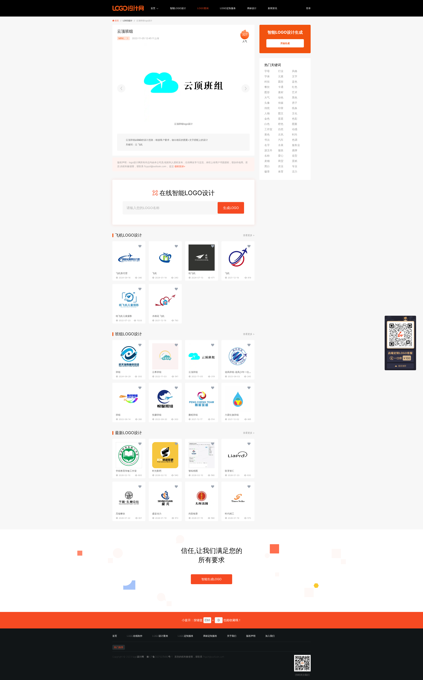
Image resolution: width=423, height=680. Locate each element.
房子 (294, 102)
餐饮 (267, 87)
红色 (294, 87)
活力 (294, 171)
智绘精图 (193, 470)
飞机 (154, 273)
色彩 (294, 118)
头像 (267, 102)
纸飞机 (192, 273)
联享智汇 (229, 470)
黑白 (267, 166)
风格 (294, 71)
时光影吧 (156, 470)
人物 (267, 113)
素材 (280, 92)
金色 (267, 118)
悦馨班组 (156, 414)
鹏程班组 (193, 414)
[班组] (129, 356)
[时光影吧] (165, 455)
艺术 (294, 92)
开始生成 (285, 43)
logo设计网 (138, 656)
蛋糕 (294, 161)
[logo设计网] (128, 8)
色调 (294, 139)
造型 (294, 155)
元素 (280, 76)
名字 (267, 145)
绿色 (280, 97)
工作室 (268, 129)
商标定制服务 (210, 635)
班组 (118, 372)
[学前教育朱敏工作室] (129, 455)
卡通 (280, 87)
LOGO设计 (127, 20)
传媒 (280, 102)
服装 (280, 150)
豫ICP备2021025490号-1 (160, 656)
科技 (267, 81)
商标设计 (251, 8)
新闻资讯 (272, 8)
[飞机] (129, 258)
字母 (267, 71)
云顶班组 (193, 372)
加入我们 (270, 635)
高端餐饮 (120, 513)
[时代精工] (238, 498)
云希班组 (156, 372)
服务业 (296, 145)
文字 (294, 76)
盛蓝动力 (156, 513)
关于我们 (231, 635)
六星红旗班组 (232, 414)
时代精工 (229, 513)
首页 (153, 8)
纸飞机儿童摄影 (124, 316)
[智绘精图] (202, 455)
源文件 (268, 150)
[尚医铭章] (202, 498)
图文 (280, 113)
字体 (267, 76)
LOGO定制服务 (228, 8)
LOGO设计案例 (160, 635)
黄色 (267, 134)
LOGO (138, 139)
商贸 (280, 161)
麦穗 (267, 161)
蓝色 (294, 81)
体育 (280, 171)
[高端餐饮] (129, 498)
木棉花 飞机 (158, 316)
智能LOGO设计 (178, 8)
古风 (280, 134)
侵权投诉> (179, 166)
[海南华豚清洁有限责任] (245, 88)
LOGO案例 (203, 8)
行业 (280, 71)
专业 (294, 166)
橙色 (280, 124)
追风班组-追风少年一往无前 (239, 372)
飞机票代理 (121, 273)
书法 (267, 139)
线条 (294, 108)
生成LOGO (231, 208)
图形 (267, 92)
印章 (280, 108)
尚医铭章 (193, 513)
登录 (308, 8)
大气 (267, 97)
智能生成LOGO (211, 579)
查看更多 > (248, 235)
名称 (267, 155)
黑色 (294, 97)
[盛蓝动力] (165, 498)
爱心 (280, 155)
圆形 (280, 81)
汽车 (280, 139)
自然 (280, 129)
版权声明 (250, 635)
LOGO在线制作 (134, 635)
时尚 (294, 134)
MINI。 (122, 38)
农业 (280, 166)
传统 (267, 108)
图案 (294, 124)
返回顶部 (402, 366)
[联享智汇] (238, 455)
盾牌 (294, 150)
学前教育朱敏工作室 (126, 470)
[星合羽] (121, 88)
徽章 (267, 171)
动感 (294, 129)
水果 (280, 145)
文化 (294, 113)
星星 (280, 118)
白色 (267, 124)
